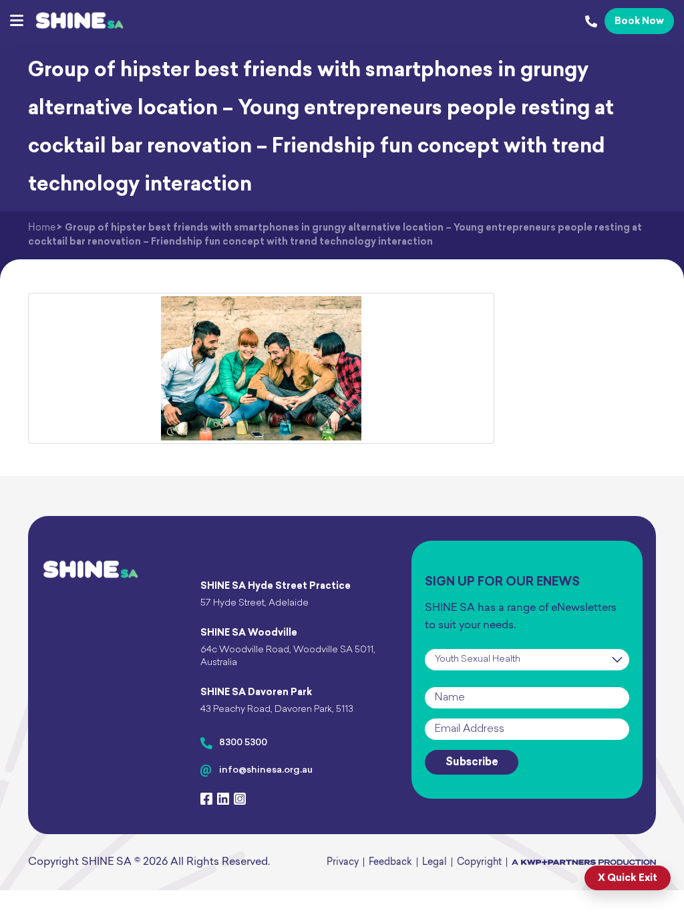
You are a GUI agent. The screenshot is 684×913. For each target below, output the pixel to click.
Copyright (479, 863)
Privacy (343, 863)
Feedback (390, 863)
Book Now (639, 22)
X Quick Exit (627, 879)
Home (41, 228)
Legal (434, 863)
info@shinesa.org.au (266, 770)
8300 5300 (243, 743)
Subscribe (472, 762)
